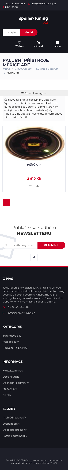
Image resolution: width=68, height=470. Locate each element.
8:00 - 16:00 (11, 7)
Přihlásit (52, 245)
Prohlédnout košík (14, 417)
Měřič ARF (34, 164)
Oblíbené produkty (15, 429)
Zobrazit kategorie (35, 93)
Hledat (28, 32)
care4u (15, 463)
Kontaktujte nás (13, 370)
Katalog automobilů (15, 436)
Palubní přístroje (47, 69)
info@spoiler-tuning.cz (43, 3)
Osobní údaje (11, 376)
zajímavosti (26, 463)
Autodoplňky (23, 69)
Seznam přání (11, 423)
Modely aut (10, 389)
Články (7, 395)
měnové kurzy (41, 463)
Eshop (6, 69)
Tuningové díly (12, 335)
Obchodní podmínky (16, 382)
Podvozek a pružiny (15, 347)
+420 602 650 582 (15, 3)
